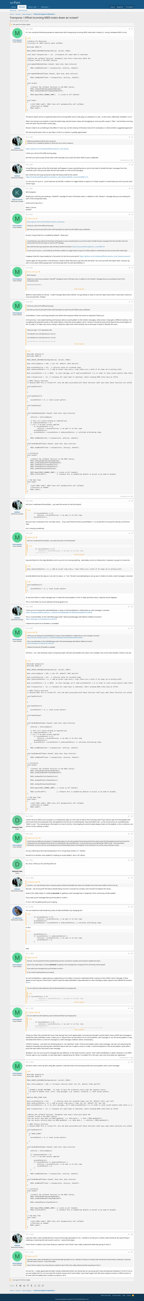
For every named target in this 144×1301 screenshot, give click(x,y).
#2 (132, 137)
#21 (132, 1252)
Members (44, 7)
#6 (132, 268)
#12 (132, 816)
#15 (132, 878)
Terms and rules (106, 1295)
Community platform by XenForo (72, 1299)
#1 (132, 29)
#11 (132, 628)
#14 (132, 860)
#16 (132, 907)
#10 (132, 607)
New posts (13, 10)
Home (13, 7)
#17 (132, 953)
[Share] (129, 29)
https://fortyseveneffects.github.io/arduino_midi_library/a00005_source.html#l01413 (57, 177)
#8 (132, 501)
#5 (132, 214)
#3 (132, 165)
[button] (38, 7)
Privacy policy (116, 1295)
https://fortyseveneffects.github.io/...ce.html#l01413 (88, 247)
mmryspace (15, 21)
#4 (132, 188)
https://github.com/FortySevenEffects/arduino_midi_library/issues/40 (105, 256)
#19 (132, 1062)
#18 (132, 1008)
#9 (132, 533)
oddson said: (31, 219)
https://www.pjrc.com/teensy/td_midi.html (41, 619)
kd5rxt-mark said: (32, 272)
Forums (22, 7)
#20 (132, 1234)
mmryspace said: (32, 882)
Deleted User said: (32, 838)
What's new (32, 7)
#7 (132, 302)
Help (123, 1295)
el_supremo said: (32, 1012)
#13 (132, 834)
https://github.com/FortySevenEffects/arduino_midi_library (47, 149)
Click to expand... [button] (79, 289)
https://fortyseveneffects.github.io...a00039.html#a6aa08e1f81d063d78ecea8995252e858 (59, 612)
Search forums (22, 10)
